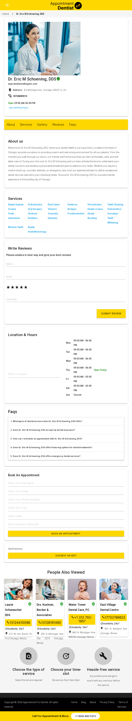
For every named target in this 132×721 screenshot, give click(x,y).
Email (9, 276)
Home (5, 14)
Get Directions (15, 548)
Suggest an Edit (66, 555)
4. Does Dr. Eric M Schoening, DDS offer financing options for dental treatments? (51, 447)
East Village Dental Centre (109, 607)
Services (26, 124)
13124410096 (18, 623)
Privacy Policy (107, 702)
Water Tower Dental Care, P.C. (79, 607)
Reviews (58, 124)
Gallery (42, 124)
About (11, 124)
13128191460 (49, 623)
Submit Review (111, 313)
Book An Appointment (66, 533)
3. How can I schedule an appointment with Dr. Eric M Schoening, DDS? (46, 438)
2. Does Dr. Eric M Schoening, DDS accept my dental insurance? (42, 430)
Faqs (72, 124)
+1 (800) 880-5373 (85, 716)
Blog (83, 702)
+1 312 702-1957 (81, 619)
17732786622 (113, 617)
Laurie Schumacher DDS (13, 610)
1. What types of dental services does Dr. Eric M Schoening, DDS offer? (46, 421)
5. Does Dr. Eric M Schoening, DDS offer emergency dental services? (45, 456)
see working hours (18, 107)
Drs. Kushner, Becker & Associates (45, 610)
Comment (11, 299)
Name (9, 264)
